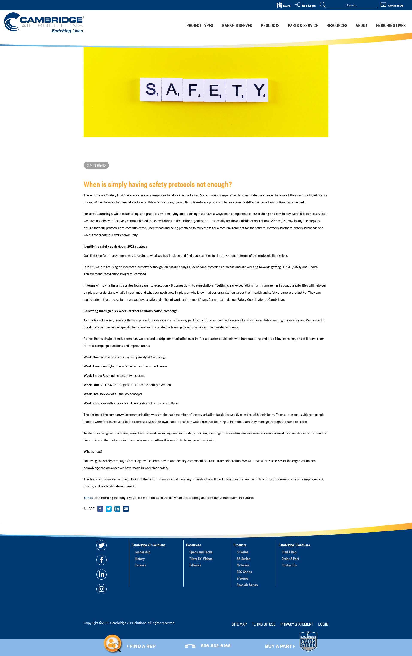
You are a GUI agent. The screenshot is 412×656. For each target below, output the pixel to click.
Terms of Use (263, 623)
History (140, 558)
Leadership (142, 551)
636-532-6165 (216, 645)
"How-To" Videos (200, 558)
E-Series (242, 578)
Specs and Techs (200, 551)
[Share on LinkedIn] (117, 508)
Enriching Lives (391, 25)
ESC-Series (244, 571)
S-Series (242, 551)
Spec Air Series (247, 584)
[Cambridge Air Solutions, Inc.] (44, 22)
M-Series (243, 565)
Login (323, 623)
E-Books (195, 565)
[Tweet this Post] (100, 508)
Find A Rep (289, 551)
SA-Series (243, 558)
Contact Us (289, 565)
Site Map (239, 623)
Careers (140, 565)
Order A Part (290, 558)
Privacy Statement (296, 623)
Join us (89, 498)
